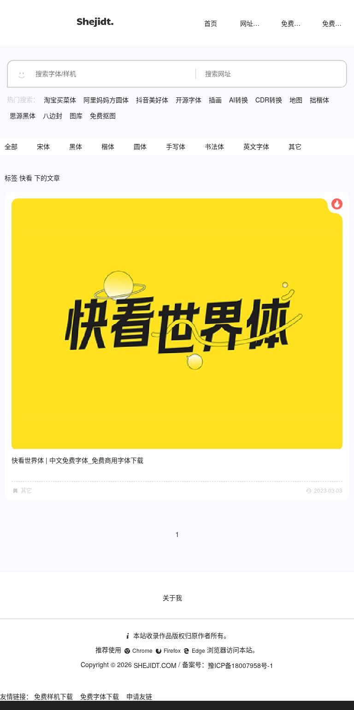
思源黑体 (22, 115)
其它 (295, 146)
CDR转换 (268, 99)
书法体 (214, 146)
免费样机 (294, 23)
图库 (76, 115)
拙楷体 (319, 99)
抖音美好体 (152, 99)
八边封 (52, 115)
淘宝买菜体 (60, 99)
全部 (11, 146)
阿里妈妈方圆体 (106, 99)
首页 (210, 23)
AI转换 (238, 99)
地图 (295, 99)
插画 (215, 99)
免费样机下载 (53, 696)
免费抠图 (103, 115)
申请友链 (139, 696)
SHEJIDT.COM (155, 665)
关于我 (172, 597)
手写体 (175, 146)
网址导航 (253, 23)
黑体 (75, 146)
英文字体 (256, 146)
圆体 (140, 146)
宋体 (43, 146)
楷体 (107, 146)
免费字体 (335, 23)
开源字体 (188, 99)
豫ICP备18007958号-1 (240, 665)
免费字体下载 (99, 696)
